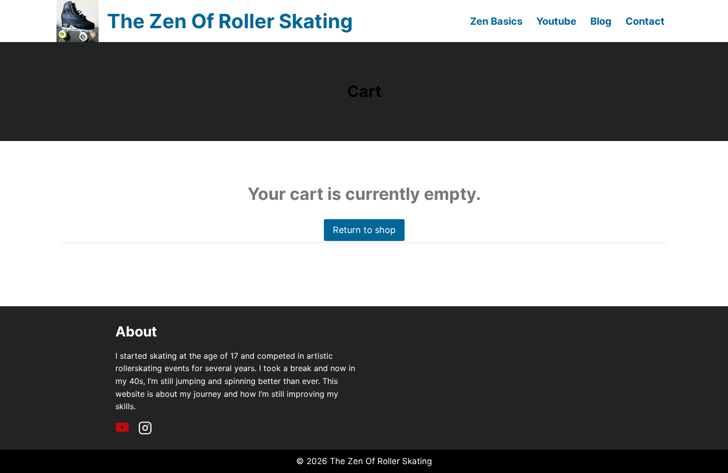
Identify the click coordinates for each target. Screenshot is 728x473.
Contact (645, 21)
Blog (601, 21)
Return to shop (364, 230)
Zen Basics (496, 21)
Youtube (556, 21)
